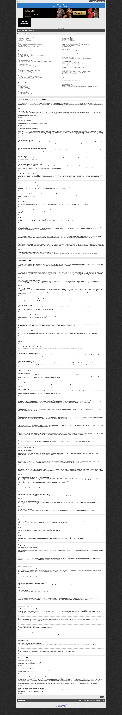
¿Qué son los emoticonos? (23, 86)
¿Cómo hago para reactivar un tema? (25, 79)
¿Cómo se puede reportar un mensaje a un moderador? (29, 76)
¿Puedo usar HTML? (22, 85)
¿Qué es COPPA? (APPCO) (23, 39)
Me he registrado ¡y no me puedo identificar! (26, 41)
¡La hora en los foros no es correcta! (25, 54)
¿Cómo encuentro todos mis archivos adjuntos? (71, 80)
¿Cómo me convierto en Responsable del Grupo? (71, 43)
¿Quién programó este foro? (67, 84)
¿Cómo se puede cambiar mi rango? (25, 60)
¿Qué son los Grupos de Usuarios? (68, 40)
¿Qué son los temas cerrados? (24, 92)
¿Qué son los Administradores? (68, 38)
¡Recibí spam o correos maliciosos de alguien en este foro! (73, 53)
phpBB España (65, 704)
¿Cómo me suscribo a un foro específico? (70, 73)
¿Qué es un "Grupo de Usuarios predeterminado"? (71, 45)
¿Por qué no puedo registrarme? (24, 40)
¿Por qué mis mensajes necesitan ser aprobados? (27, 78)
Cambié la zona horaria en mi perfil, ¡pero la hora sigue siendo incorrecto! (32, 55)
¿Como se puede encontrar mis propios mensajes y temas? (73, 67)
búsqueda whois (31, 679)
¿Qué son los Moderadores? (67, 39)
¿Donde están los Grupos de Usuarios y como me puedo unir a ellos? (75, 41)
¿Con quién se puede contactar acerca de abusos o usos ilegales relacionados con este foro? (80, 86)
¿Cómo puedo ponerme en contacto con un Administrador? (73, 87)
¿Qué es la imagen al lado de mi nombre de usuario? (28, 57)
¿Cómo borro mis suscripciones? (68, 74)
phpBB (71, 220)
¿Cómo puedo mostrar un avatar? (24, 59)
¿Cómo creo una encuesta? (23, 69)
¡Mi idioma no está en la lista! (23, 56)
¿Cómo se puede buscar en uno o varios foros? (71, 62)
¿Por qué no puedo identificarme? (24, 43)
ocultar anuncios (61, 28)
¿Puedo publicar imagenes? (23, 87)
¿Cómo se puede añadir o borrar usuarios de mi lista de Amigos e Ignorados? (77, 58)
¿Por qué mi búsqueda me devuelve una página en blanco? (73, 64)
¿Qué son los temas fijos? (23, 91)
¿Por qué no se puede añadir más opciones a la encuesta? (29, 70)
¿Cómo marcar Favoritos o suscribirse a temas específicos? (73, 72)
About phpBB (30, 663)
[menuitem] (18, 1)
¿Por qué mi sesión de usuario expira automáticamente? (29, 46)
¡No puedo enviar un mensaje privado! (69, 50)
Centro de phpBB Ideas (77, 669)
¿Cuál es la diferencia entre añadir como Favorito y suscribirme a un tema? (76, 71)
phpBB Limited (67, 662)
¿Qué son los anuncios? (22, 89)
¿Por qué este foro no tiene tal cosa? (69, 85)
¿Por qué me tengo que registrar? (24, 38)
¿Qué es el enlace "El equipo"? (68, 46)
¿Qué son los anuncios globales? (24, 88)
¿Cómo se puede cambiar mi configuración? (26, 51)
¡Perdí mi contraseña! (22, 45)
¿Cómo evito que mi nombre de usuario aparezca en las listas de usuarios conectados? (35, 53)
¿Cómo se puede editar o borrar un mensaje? (27, 66)
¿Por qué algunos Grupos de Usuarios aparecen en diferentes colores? (75, 44)
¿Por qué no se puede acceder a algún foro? (26, 72)
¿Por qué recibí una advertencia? (24, 75)
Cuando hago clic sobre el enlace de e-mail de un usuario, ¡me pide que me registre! (34, 61)
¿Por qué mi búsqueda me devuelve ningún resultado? (72, 63)
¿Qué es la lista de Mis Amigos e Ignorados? (70, 57)
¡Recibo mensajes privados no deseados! (70, 51)
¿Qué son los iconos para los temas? (25, 93)
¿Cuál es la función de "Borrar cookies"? (26, 47)
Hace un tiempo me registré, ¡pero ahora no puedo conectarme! (30, 44)
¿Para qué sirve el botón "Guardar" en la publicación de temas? (30, 77)
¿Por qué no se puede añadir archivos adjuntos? (27, 73)
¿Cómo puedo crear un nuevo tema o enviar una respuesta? (29, 65)
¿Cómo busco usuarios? (66, 66)
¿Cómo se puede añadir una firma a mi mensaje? (27, 67)
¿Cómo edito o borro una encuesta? (25, 71)
